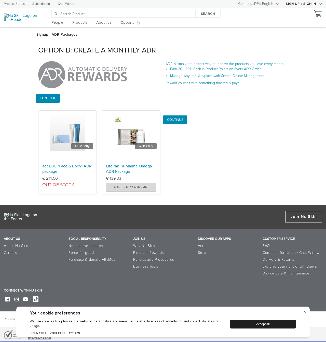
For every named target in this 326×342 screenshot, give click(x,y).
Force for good (81, 253)
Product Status (14, 4)
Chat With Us (67, 4)
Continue (48, 98)
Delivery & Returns (278, 259)
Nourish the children (86, 246)
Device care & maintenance (286, 273)
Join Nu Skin (304, 216)
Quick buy (82, 146)
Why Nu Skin (144, 246)
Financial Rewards (148, 253)
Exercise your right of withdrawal (290, 266)
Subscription (41, 4)
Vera (201, 246)
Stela (202, 253)
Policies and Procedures (153, 259)
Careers (10, 253)
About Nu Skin (16, 246)
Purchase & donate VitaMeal (92, 259)
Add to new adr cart (131, 187)
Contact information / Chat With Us (292, 253)
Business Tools (145, 266)
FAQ (266, 246)
